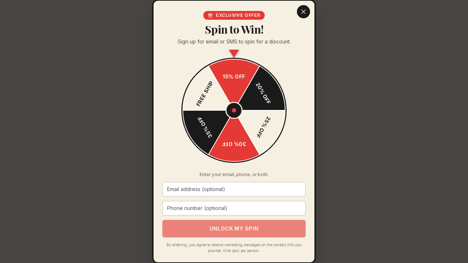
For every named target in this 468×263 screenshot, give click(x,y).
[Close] (303, 11)
